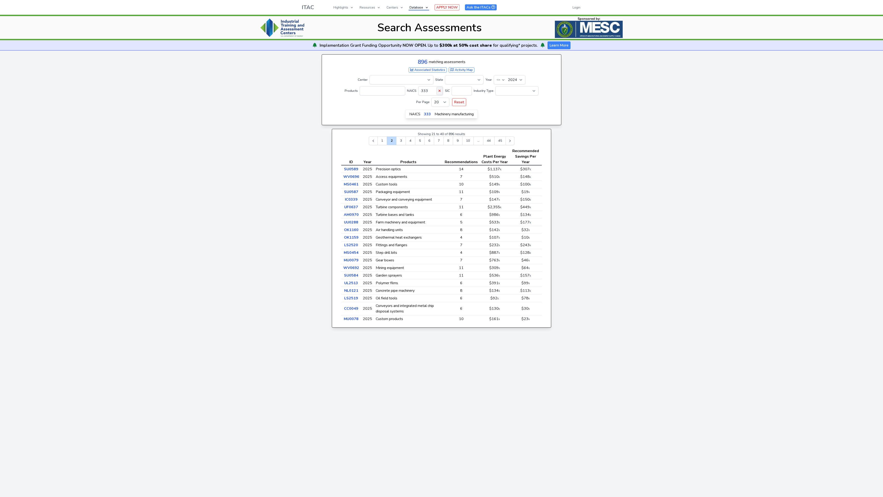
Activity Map (463, 70)
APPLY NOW (447, 7)
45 (500, 141)
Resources (367, 7)
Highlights (340, 7)
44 (489, 141)
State (439, 80)
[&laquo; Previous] (373, 140)
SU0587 (351, 191)
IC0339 (351, 199)
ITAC (308, 7)
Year (488, 80)
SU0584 (351, 275)
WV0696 (351, 176)
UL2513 (351, 283)
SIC (447, 91)
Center (363, 80)
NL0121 (351, 290)
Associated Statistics (429, 70)
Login (576, 7)
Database (416, 7)
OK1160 (351, 229)
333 (427, 114)
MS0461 (351, 184)
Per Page (423, 102)
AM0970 (351, 214)
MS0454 (351, 252)
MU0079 (351, 260)
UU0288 (351, 222)
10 (468, 141)
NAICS (411, 91)
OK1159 (351, 237)
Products (351, 91)
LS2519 (351, 298)
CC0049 (351, 308)
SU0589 (351, 169)
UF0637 (351, 207)
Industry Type (483, 91)
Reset (459, 102)
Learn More (559, 45)
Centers (392, 7)
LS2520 (351, 245)
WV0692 (351, 267)
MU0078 (351, 318)
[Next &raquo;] (510, 140)
